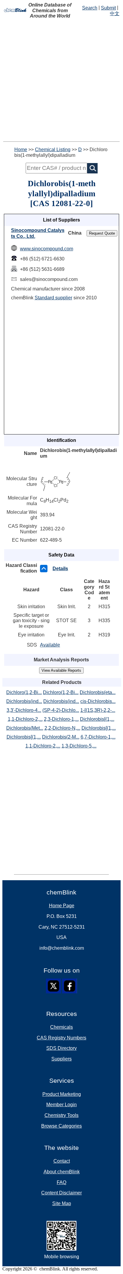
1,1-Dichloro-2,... (25, 719)
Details (60, 568)
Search (89, 7)
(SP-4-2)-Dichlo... (60, 710)
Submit (108, 7)
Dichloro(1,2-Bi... (24, 692)
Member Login (61, 1104)
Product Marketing (61, 1094)
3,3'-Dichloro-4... (24, 710)
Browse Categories (61, 1125)
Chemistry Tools (61, 1115)
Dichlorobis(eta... (98, 692)
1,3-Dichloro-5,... (78, 745)
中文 (114, 13)
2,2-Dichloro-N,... (62, 728)
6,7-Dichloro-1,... (98, 736)
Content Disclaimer (61, 1192)
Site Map (61, 1203)
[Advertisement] (61, 80)
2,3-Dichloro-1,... (61, 719)
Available (50, 644)
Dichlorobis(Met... (24, 728)
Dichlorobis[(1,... (97, 719)
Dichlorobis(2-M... (60, 736)
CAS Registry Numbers (61, 1037)
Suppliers (61, 1058)
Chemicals (61, 1027)
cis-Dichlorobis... (98, 701)
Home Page (61, 905)
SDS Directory (61, 1048)
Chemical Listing (52, 149)
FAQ (61, 1182)
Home (20, 149)
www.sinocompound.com (46, 248)
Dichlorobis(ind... (24, 701)
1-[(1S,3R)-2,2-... (97, 710)
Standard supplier (53, 297)
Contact (61, 1161)
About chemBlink (62, 1171)
